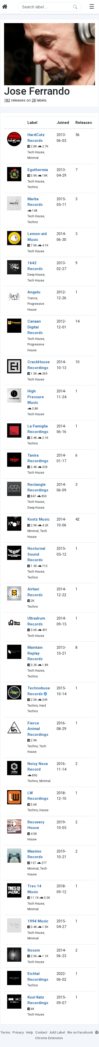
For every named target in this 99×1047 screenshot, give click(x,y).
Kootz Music (38, 519)
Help (29, 1032)
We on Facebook (80, 1032)
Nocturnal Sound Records (36, 554)
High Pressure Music (35, 397)
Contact (41, 1032)
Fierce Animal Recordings (37, 729)
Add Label (57, 1032)
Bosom (33, 950)
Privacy (18, 1032)
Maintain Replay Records (35, 653)
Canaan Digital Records (35, 327)
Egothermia (37, 170)
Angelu (33, 292)
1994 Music (37, 921)
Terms (5, 1032)
